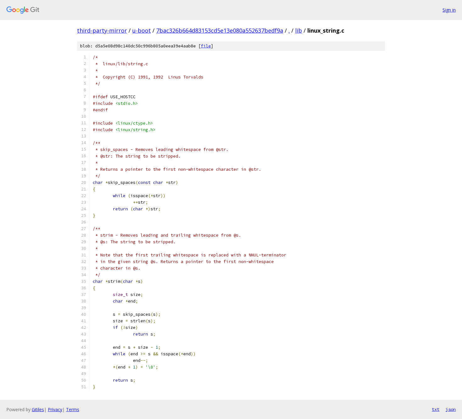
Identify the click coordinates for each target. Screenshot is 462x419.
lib (298, 30)
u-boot (141, 30)
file (206, 46)
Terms (72, 409)
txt (435, 409)
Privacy (55, 409)
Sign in (449, 10)
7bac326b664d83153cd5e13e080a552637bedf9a (219, 30)
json (451, 409)
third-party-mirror (102, 30)
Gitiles (38, 409)
